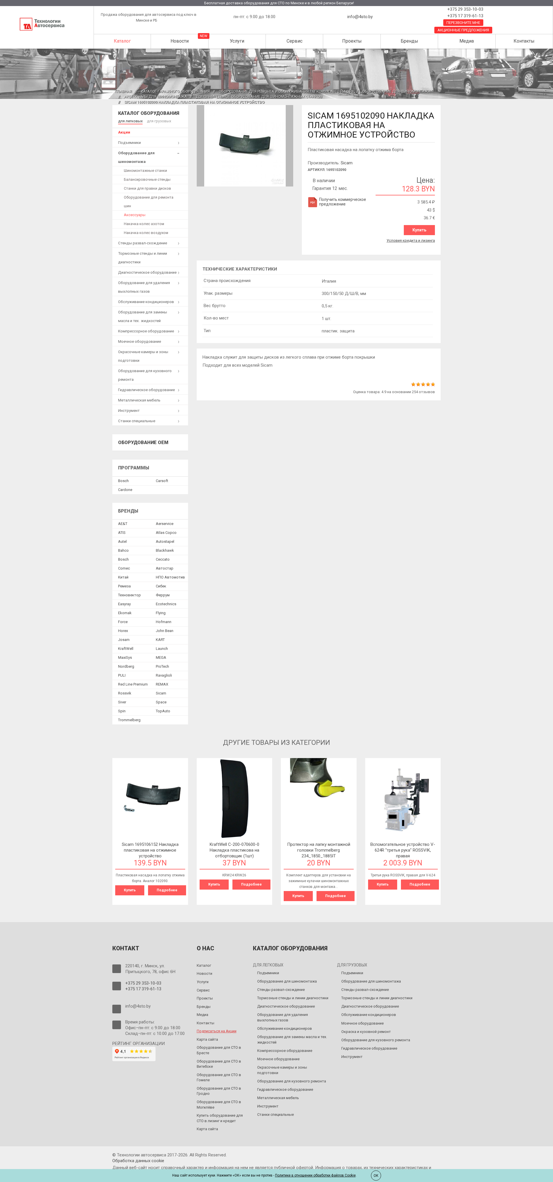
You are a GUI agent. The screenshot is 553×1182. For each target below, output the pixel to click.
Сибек (161, 586)
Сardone (125, 490)
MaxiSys (125, 657)
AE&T (122, 523)
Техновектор (129, 595)
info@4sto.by (360, 16)
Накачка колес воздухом (146, 233)
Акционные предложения (463, 30)
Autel (122, 541)
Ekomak (125, 613)
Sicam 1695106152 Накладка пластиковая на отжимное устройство (150, 850)
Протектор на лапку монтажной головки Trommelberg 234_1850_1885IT (318, 850)
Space (161, 702)
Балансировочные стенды (147, 179)
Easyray (124, 604)
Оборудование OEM (143, 442)
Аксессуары (134, 215)
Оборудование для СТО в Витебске (219, 1064)
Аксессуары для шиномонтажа (155, 96)
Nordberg (126, 666)
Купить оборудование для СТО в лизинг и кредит (220, 1118)
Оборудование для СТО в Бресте (219, 1050)
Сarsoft (162, 481)
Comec (124, 568)
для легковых (130, 121)
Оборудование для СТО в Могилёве (219, 1104)
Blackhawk (165, 550)
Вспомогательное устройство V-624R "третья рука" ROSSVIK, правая (402, 850)
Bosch (123, 481)
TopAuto (163, 711)
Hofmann (163, 622)
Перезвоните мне (463, 22)
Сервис (294, 41)
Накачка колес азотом (144, 224)
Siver (122, 702)
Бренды (409, 41)
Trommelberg (129, 720)
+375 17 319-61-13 (464, 15)
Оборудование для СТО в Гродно (219, 1091)
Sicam (347, 162)
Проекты (352, 41)
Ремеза (124, 586)
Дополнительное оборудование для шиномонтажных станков (259, 96)
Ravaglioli (164, 675)
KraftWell (125, 648)
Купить (419, 230)
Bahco (123, 550)
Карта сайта (207, 1039)
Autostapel (165, 541)
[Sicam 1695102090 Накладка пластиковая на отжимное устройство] (245, 145)
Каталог (122, 41)
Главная (123, 91)
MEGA (161, 657)
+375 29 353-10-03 (464, 9)
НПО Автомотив (170, 577)
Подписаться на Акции (216, 1031)
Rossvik (124, 693)
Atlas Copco (166, 532)
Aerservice (164, 523)
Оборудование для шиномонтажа (396, 91)
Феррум (163, 595)
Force (123, 622)
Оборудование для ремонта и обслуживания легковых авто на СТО (286, 91)
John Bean (164, 631)
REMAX (162, 684)
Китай (123, 577)
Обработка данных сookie (138, 1160)
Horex (123, 631)
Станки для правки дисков (147, 188)
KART (160, 639)
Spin (122, 711)
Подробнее (167, 890)
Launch (162, 648)
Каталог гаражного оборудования (175, 91)
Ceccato (163, 559)
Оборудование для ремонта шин (148, 201)
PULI (122, 675)
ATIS (122, 532)
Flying (161, 613)
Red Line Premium (133, 684)
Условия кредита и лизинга (411, 240)
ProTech (162, 666)
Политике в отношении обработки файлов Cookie (315, 1175)
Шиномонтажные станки (145, 170)
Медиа (466, 41)
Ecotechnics (166, 604)
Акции (124, 132)
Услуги (237, 41)
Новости (180, 41)
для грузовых (159, 121)
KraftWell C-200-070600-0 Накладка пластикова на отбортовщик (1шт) (234, 850)
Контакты (524, 41)
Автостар (164, 568)
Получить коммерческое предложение (342, 201)
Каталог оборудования (148, 113)
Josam (124, 639)
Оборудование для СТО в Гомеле (219, 1077)
